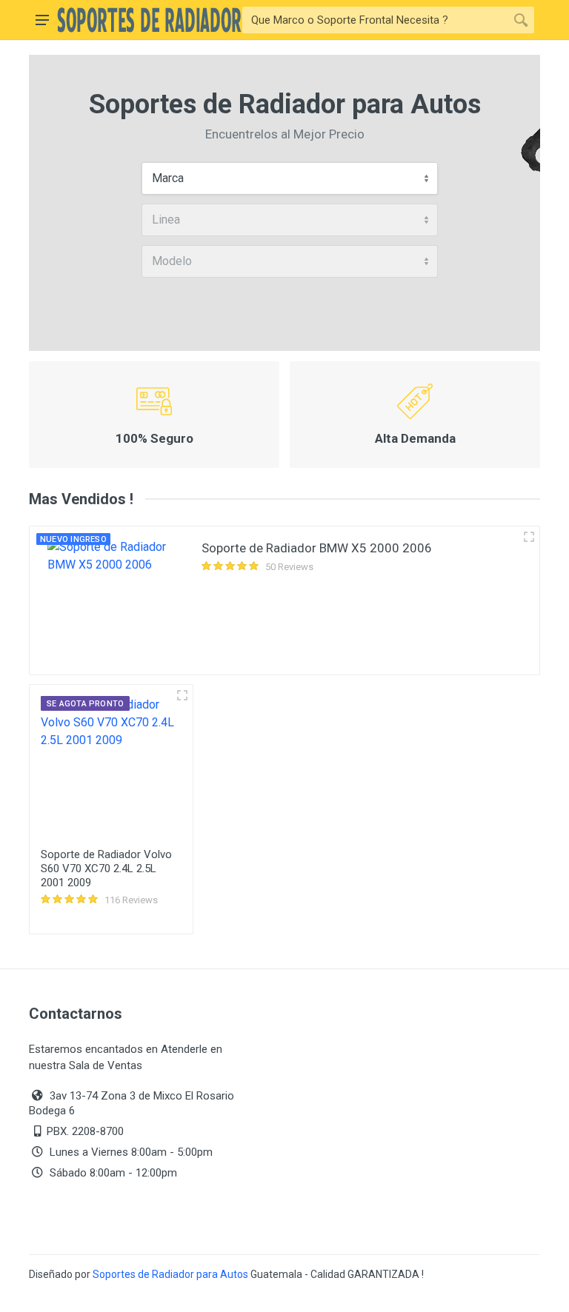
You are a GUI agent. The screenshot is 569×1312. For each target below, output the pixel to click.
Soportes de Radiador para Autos (170, 1274)
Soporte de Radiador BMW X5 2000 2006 (317, 547)
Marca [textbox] (168, 178)
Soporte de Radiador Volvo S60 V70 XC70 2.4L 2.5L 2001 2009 (106, 868)
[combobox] (289, 178)
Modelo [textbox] (172, 261)
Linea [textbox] (166, 219)
